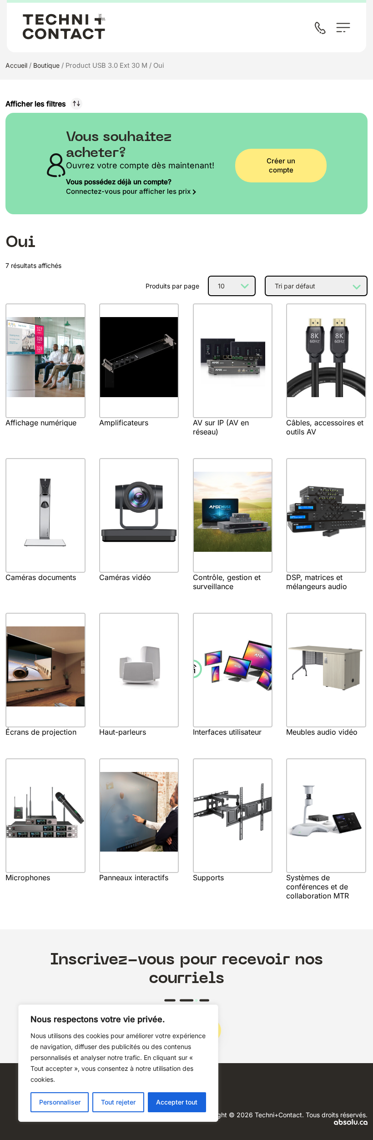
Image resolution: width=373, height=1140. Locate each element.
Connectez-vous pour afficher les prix (128, 191)
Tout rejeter (118, 1102)
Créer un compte (281, 165)
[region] (118, 1063)
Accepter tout (176, 1102)
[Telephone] (322, 29)
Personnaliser (60, 1102)
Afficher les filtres (35, 103)
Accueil (16, 65)
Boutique (46, 65)
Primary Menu (343, 27)
